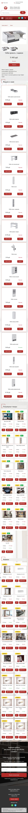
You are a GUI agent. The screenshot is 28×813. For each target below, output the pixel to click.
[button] (25, 36)
